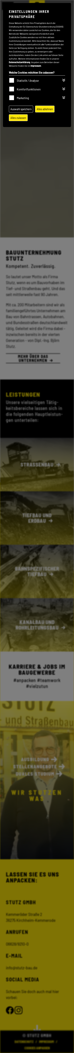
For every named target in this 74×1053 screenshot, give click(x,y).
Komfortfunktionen (29, 89)
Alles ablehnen (45, 109)
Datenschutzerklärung (19, 62)
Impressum (36, 65)
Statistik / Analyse (28, 80)
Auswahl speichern (21, 109)
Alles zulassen (18, 118)
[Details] (63, 80)
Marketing (23, 98)
